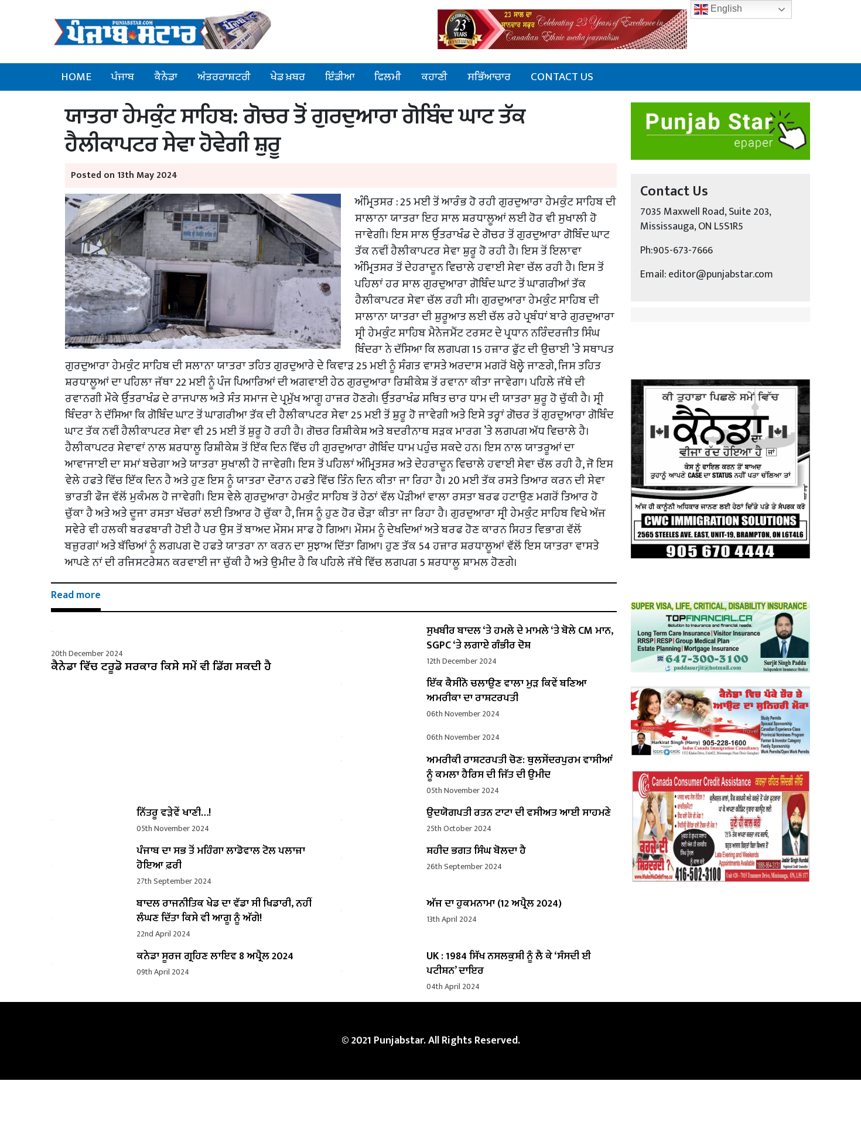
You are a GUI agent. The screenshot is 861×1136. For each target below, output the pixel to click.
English (725, 8)
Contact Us (562, 76)
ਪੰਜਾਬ (122, 76)
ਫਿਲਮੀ (387, 76)
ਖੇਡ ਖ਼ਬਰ (288, 76)
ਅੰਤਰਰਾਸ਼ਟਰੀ (224, 76)
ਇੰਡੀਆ (339, 76)
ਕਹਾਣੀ (434, 76)
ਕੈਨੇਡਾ (165, 76)
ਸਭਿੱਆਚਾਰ (489, 76)
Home (76, 76)
